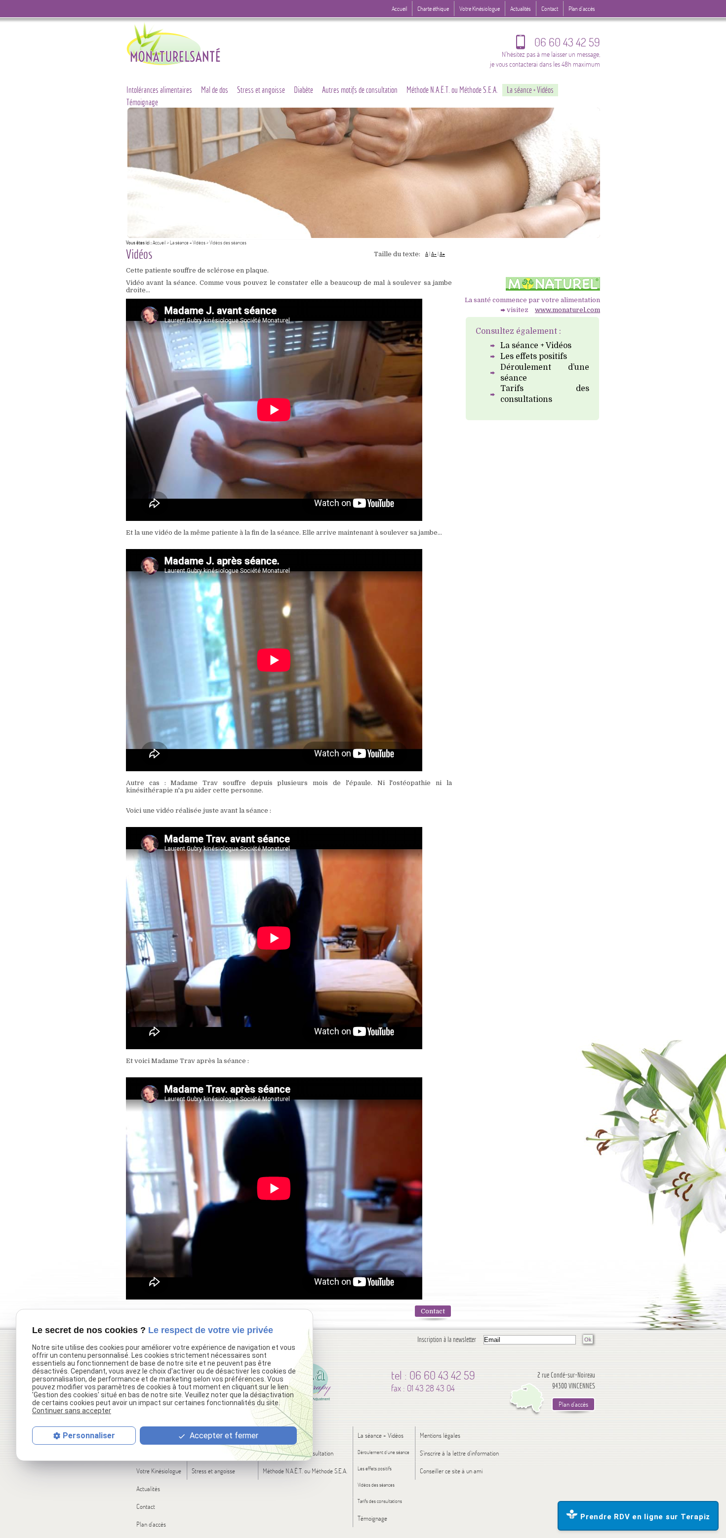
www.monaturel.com (567, 310)
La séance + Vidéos (187, 242)
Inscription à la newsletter (446, 1339)
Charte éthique (433, 8)
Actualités (520, 8)
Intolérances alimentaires (159, 90)
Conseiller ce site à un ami (451, 1471)
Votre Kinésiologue (479, 8)
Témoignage (142, 102)
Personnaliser (89, 1435)
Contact (433, 1311)
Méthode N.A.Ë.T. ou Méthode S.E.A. (452, 90)
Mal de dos (214, 90)
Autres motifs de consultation (360, 90)
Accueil (159, 242)
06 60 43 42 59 (558, 44)
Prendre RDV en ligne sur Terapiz (645, 1516)
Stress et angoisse (261, 90)
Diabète (303, 90)
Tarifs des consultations (544, 394)
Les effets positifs (533, 356)
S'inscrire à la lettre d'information (459, 1453)
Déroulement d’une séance (544, 373)
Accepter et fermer (223, 1435)
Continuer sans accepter (71, 1411)
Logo (192, 43)
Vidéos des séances (376, 1485)
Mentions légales (440, 1435)
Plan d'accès (581, 8)
